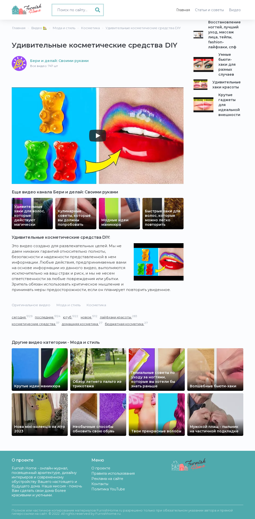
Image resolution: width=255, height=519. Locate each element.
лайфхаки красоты (118, 317)
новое (89, 317)
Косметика (96, 305)
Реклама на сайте (107, 478)
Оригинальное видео (31, 305)
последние (48, 317)
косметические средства (35, 324)
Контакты (99, 484)
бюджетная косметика (126, 324)
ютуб (70, 317)
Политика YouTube (108, 489)
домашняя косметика (82, 324)
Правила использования (113, 473)
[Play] (97, 136)
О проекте (100, 468)
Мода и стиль (68, 305)
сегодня (22, 317)
